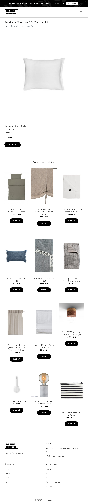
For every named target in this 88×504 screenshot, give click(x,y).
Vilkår (48, 478)
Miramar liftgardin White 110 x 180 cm (44, 346)
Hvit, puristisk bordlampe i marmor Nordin (44, 402)
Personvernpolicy (53, 482)
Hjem (6, 26)
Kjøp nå (12, 145)
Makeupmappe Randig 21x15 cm (71, 413)
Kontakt (49, 473)
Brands (18, 126)
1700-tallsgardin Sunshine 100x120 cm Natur (44, 211)
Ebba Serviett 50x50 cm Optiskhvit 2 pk (71, 210)
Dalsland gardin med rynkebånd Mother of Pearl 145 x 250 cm (16, 347)
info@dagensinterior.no (55, 456)
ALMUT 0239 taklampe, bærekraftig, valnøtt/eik (71, 333)
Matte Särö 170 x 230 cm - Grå (44, 279)
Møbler (7, 478)
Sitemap (49, 486)
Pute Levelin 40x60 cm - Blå (16, 279)
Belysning (8, 469)
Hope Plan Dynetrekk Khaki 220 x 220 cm (16, 210)
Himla (23, 126)
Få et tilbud (72, 3)
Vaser (6, 482)
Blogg (48, 469)
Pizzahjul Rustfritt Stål (16, 401)
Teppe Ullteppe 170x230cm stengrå (71, 279)
